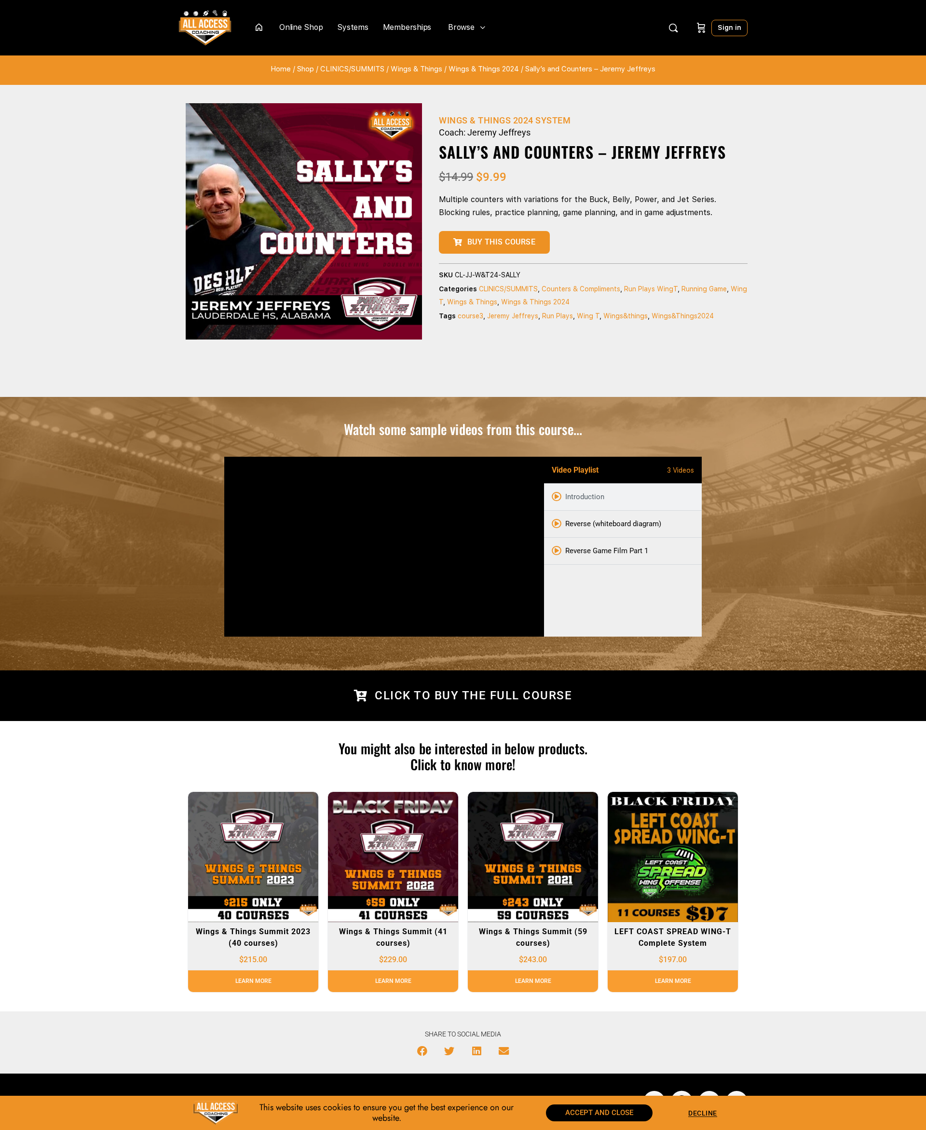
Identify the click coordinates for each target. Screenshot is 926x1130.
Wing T (588, 316)
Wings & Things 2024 (484, 69)
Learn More (253, 981)
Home (281, 69)
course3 (470, 316)
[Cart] (701, 27)
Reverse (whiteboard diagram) (613, 523)
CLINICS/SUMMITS (352, 69)
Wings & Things (416, 69)
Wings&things (625, 316)
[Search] (673, 28)
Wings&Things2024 (683, 316)
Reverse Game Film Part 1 (606, 550)
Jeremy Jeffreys (512, 316)
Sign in (729, 27)
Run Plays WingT (651, 289)
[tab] (623, 497)
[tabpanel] (384, 547)
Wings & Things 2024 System (505, 120)
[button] (422, 1051)
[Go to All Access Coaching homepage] (205, 27)
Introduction (584, 496)
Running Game (704, 289)
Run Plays (557, 316)
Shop (305, 69)
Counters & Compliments (581, 289)
